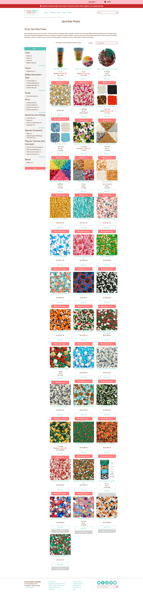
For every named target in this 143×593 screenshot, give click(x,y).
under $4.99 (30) (31, 103)
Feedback (51, 589)
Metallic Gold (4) (31, 63)
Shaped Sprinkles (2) (33, 85)
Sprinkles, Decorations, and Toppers (38, 17)
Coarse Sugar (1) (32, 81)
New (58, 12)
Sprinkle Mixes (58, 17)
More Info (60, 79)
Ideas (70, 12)
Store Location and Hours (56, 586)
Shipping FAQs (77, 582)
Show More (42, 65)
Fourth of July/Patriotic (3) (34, 123)
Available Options (61, 119)
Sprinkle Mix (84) (32, 88)
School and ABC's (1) (33, 154)
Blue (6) (29, 58)
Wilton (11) (30, 163)
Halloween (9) (31, 125)
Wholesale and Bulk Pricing (57, 584)
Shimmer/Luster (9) (32, 96)
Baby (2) (29, 133)
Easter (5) (29, 120)
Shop (46, 12)
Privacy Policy (77, 587)
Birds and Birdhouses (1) (34, 149)
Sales (64, 12)
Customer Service (78, 584)
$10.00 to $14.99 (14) (33, 107)
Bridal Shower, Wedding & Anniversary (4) (34, 137)
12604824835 (29, 587)
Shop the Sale (98, 6)
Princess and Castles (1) (34, 152)
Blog (74, 589)
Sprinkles (51, 17)
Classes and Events (54, 587)
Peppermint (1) (31, 71)
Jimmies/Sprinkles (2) (33, 83)
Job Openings (77, 586)
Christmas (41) (31, 118)
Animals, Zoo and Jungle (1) (35, 147)
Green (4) (29, 60)
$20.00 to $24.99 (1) (32, 110)
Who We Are (52, 582)
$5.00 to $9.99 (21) (32, 105)
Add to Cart (60, 83)
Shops (26, 17)
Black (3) (29, 56)
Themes (53, 12)
